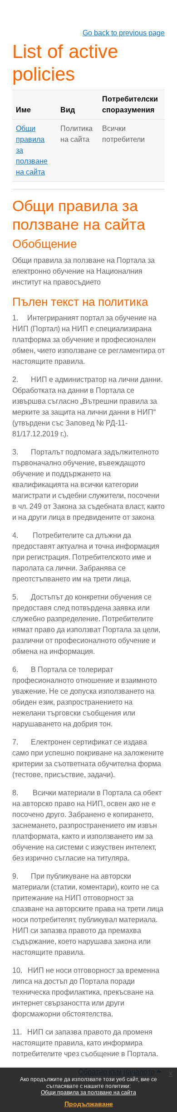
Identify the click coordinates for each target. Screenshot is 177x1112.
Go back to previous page (124, 33)
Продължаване (88, 1103)
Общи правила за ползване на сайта (88, 1092)
